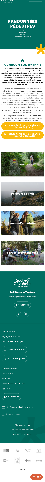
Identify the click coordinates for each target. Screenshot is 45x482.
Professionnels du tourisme (19, 407)
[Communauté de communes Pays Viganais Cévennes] (28, 451)
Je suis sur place (16, 358)
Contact (24, 305)
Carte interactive (16, 349)
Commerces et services (13, 383)
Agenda (6, 388)
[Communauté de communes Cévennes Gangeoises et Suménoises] (6, 451)
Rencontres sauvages (12, 341)
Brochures (13, 396)
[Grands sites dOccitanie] (17, 461)
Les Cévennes (9, 331)
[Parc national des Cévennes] (6, 461)
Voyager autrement (11, 336)
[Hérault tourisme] (22, 469)
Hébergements (9, 369)
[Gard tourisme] (39, 461)
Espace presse (13, 414)
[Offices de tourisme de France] (28, 461)
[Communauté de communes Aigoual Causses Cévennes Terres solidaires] (17, 451)
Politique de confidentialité (23, 430)
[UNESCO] (39, 451)
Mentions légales (22, 425)
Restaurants (8, 373)
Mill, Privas (27, 434)
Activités (6, 378)
